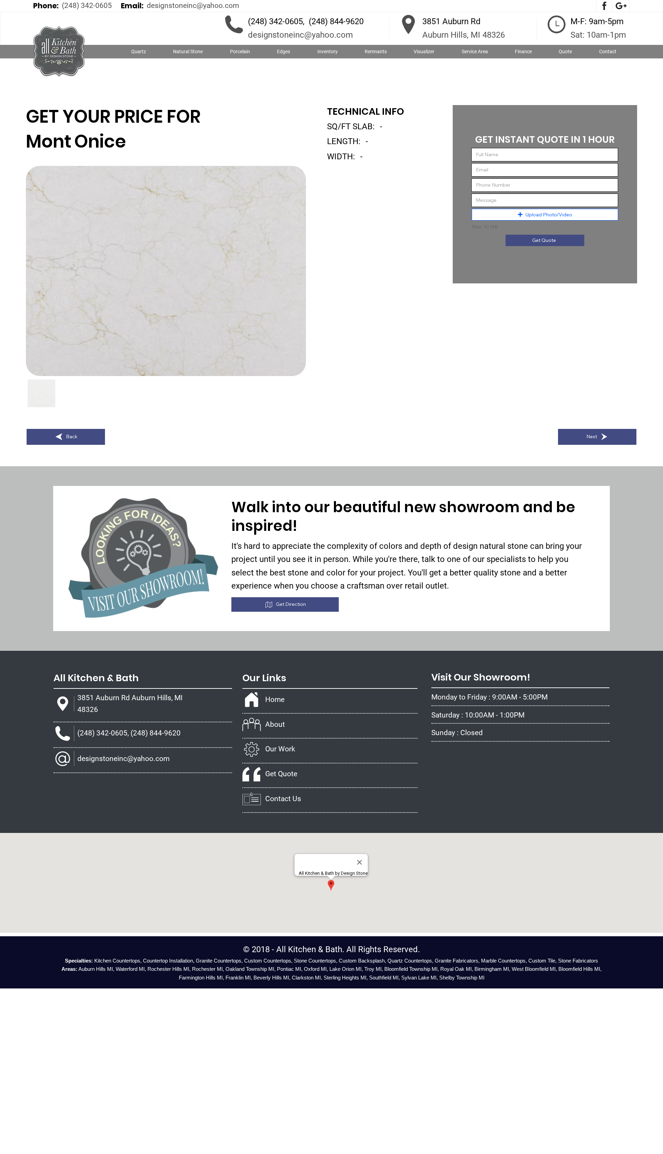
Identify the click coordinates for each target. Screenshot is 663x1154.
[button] (188, 52)
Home (275, 699)
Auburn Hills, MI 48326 (463, 35)
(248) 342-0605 (87, 5)
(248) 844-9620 (336, 21)
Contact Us (283, 799)
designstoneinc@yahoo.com (193, 5)
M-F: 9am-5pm (597, 21)
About (275, 724)
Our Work (280, 749)
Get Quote (281, 774)
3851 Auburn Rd (451, 21)
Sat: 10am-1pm (598, 35)
